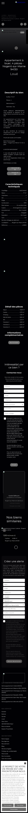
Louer (3, 719)
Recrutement (5, 744)
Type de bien (6, 600)
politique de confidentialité (17, 656)
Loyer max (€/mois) (9, 609)
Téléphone (8, 400)
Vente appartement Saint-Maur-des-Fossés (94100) (14, 698)
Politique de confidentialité (9, 751)
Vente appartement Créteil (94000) (12, 686)
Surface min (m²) (9, 613)
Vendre (4, 716)
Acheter (4, 711)
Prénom (7, 386)
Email (6, 395)
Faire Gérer (5, 721)
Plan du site (5, 753)
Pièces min (7, 617)
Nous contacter (6, 726)
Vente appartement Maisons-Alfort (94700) (14, 688)
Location (4, 15)
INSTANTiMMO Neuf (7, 724)
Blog (3, 746)
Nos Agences (5, 741)
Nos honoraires (6, 756)
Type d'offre (6, 595)
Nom (6, 391)
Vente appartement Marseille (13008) (12, 695)
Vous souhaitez (8, 408)
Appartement (12, 15)
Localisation (6, 604)
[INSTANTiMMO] (21, 3)
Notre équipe (5, 739)
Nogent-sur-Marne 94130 (9, 17)
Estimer (4, 714)
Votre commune (10, 404)
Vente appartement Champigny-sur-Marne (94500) (14, 691)
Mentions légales (6, 749)
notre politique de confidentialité (11, 802)
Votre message (9, 413)
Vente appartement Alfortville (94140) (12, 701)
